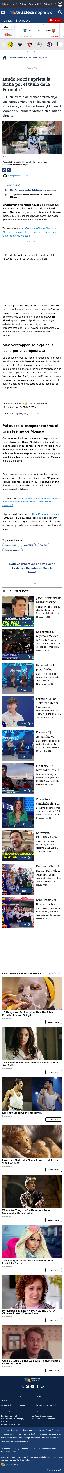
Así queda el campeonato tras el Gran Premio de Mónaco (31, 196)
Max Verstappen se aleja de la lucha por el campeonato (33, 190)
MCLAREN (28, 545)
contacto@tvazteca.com (42, 1416)
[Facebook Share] (4, 170)
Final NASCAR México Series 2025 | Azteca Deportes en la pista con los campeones (48, 768)
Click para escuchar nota (18, 176)
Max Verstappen (12, 550)
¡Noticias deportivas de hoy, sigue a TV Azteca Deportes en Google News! (32, 568)
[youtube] (32, 1387)
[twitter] (22, 1387)
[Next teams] (60, 44)
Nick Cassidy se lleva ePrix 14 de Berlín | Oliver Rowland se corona (48, 902)
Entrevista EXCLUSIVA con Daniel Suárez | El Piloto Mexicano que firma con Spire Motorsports (49, 835)
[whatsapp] (42, 1387)
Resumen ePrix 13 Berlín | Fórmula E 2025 (48, 868)
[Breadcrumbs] (5, 58)
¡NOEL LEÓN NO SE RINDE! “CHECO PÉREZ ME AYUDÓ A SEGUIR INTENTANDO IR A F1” (48, 600)
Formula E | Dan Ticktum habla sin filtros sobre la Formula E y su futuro (48, 701)
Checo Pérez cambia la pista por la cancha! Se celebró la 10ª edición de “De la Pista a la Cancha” (48, 801)
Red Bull (43, 545)
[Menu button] (3, 12)
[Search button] (60, 12)
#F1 (29, 403)
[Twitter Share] (9, 170)
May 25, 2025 (31, 413)
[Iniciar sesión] (60, 4)
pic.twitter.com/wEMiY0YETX (19, 407)
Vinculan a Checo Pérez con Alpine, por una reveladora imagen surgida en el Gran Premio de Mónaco (29, 232)
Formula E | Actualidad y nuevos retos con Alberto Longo (47, 734)
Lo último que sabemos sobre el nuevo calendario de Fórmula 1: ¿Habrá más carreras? (31, 501)
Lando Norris (10, 545)
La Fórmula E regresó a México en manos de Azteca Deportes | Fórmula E (47, 634)
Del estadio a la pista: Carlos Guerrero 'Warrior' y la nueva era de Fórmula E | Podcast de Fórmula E (48, 667)
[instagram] (27, 1387)
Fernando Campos (21, 165)
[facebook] (37, 1387)
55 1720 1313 (37, 1419)
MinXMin (55, 37)
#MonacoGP (39, 403)
